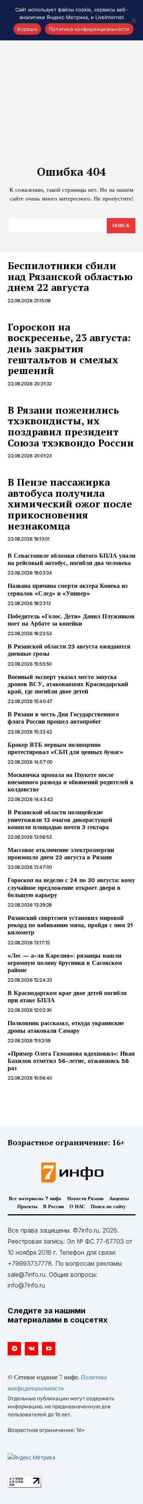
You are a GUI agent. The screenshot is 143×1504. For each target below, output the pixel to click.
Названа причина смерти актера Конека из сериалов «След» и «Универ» (67, 589)
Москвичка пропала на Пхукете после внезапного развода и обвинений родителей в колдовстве (70, 782)
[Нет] (133, 20)
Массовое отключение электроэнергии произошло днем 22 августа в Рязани (61, 853)
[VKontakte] (31, 1348)
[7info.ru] (72, 1172)
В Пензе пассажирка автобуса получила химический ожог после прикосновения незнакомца (70, 503)
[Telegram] (14, 1348)
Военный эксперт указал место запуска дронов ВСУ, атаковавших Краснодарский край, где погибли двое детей (68, 684)
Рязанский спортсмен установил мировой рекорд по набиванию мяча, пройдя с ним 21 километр (70, 925)
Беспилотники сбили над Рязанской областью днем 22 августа (70, 276)
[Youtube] (48, 1348)
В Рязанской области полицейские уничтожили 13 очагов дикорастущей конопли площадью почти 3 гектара (60, 819)
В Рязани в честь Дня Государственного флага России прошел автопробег (63, 718)
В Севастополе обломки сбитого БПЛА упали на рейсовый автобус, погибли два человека (71, 559)
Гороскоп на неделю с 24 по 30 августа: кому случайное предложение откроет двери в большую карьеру (71, 887)
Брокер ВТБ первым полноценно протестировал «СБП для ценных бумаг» (65, 748)
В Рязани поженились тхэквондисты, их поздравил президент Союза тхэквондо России (71, 426)
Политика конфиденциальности (89, 29)
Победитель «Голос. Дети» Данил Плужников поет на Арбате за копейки (71, 620)
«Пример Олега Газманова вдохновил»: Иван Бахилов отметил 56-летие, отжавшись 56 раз (71, 1061)
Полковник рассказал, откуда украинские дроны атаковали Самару (66, 1026)
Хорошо (27, 29)
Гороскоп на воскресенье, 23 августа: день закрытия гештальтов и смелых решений (69, 348)
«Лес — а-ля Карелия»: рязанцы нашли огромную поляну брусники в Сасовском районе (65, 963)
